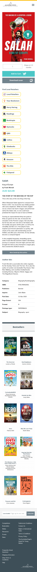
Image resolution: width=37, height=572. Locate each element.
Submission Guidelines (25, 523)
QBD (8, 133)
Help (3, 562)
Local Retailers (13, 94)
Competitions (6, 523)
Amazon (10, 159)
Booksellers (5, 526)
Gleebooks (11, 146)
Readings (10, 114)
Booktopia (11, 120)
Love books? (6, 513)
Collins (9, 140)
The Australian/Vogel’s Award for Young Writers (25, 541)
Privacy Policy (22, 536)
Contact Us (21, 526)
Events (4, 534)
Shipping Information (8, 555)
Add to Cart (16, 74)
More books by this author (18, 252)
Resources (5, 531)
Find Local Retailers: (10, 89)
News (4, 537)
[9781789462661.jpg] (18, 37)
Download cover (16, 80)
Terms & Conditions (24, 533)
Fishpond (10, 172)
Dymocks (10, 127)
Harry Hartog (12, 107)
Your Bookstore (13, 101)
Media (4, 529)
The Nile (10, 166)
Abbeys (9, 153)
